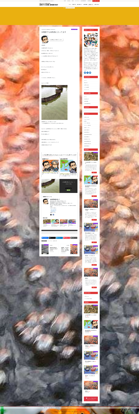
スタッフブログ (74, 29)
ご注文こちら (86, 296)
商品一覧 (85, 82)
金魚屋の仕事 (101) (87, 143)
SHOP (65, 0)
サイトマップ (77, 0)
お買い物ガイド (51, 407)
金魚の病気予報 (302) (88, 134)
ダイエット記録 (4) (87, 125)
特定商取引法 (90, 0)
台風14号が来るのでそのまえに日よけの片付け (54, 249)
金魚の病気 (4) (86, 132)
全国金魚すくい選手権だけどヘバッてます (63, 226)
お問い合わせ (96, 0)
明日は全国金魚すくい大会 (71, 226)
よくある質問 (86, 87)
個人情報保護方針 (83, 0)
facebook (68, 0)
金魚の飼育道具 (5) (87, 141)
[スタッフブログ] (45, 248)
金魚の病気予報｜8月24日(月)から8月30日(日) (55, 226)
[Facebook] (53, 215)
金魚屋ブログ (45, 159)
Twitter (73, 0)
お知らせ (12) (86, 117)
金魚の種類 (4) (86, 136)
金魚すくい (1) (86, 127)
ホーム (85, 80)
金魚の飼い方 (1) (87, 139)
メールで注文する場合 (88, 298)
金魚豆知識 (86, 101)
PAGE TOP (135, 401)
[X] (51, 215)
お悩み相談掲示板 (87, 103)
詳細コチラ (94, 172)
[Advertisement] (69, 16)
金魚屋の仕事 (55, 240)
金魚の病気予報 (63, 159)
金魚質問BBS (53, 211)
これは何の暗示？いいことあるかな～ (46, 226)
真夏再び (86, 278)
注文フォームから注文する (70, 7)
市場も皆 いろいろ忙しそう (90, 255)
